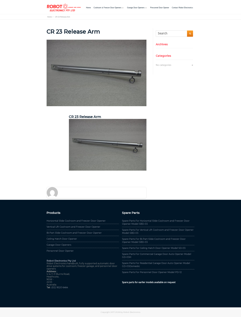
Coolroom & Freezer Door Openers (107, 8)
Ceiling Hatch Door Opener (62, 239)
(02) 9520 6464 (59, 287)
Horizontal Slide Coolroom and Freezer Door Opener (76, 220)
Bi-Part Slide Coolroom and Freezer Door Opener (74, 232)
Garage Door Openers (136, 8)
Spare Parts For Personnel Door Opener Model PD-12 (152, 272)
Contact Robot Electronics (182, 8)
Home (88, 8)
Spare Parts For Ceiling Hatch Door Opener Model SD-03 (153, 248)
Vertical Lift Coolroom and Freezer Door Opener (73, 226)
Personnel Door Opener (159, 8)
